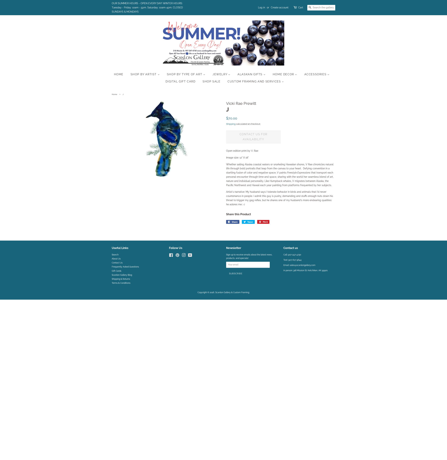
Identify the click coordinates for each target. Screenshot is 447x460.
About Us (116, 259)
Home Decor (284, 74)
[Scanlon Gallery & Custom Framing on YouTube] (190, 256)
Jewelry (220, 74)
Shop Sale (211, 81)
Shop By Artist (144, 74)
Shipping (231, 124)
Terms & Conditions (121, 283)
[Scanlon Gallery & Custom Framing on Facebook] (171, 256)
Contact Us (117, 263)
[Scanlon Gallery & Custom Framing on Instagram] (184, 256)
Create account (279, 7)
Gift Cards (116, 271)
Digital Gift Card (180, 81)
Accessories (315, 74)
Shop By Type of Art (185, 74)
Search (115, 254)
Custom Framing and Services (255, 81)
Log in (261, 7)
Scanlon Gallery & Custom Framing (232, 292)
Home (118, 74)
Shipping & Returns (121, 279)
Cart (300, 7)
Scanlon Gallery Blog (122, 275)
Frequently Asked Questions (125, 267)
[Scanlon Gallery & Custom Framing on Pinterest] (177, 256)
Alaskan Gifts (250, 74)
